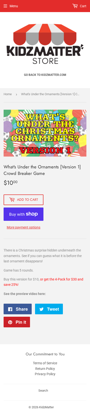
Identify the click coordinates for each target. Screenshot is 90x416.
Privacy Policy (45, 374)
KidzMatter (46, 407)
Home (8, 94)
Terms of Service (45, 363)
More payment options (23, 227)
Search (43, 390)
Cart (82, 6)
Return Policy (45, 369)
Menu (14, 6)
